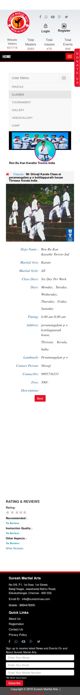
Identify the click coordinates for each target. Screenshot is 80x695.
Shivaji (46, 365)
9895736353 (50, 373)
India (45, 349)
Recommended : (16, 518)
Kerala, (63, 342)
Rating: (11, 507)
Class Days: (30, 279)
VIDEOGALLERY (22, 117)
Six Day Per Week (53, 279)
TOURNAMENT (21, 102)
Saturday (47, 308)
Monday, (47, 287)
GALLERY (18, 110)
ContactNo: (31, 373)
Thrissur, (48, 342)
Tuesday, (62, 287)
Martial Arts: (29, 262)
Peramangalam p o (54, 357)
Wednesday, (49, 294)
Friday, (62, 301)
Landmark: (31, 357)
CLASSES (18, 94)
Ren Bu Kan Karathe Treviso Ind (55, 251)
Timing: (33, 316)
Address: (33, 325)
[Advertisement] (40, 27)
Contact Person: (27, 365)
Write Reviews (14, 548)
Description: (30, 390)
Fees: (35, 382)
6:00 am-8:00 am (53, 316)
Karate (46, 262)
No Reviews (12, 523)
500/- (45, 382)
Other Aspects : (16, 538)
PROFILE (17, 86)
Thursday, (48, 301)
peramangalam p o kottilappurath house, (54, 330)
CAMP (16, 125)
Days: (34, 287)
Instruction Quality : (19, 528)
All (43, 270)
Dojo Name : (30, 249)
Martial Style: (29, 270)
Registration (16, 624)
